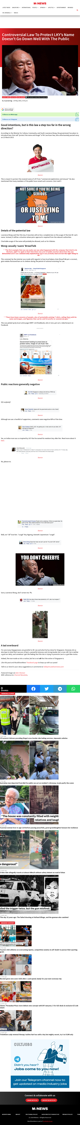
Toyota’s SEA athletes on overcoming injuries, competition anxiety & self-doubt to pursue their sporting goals (38, 951)
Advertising (6, 1114)
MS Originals (7, 13)
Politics (13, 97)
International (26, 7)
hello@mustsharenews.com (53, 667)
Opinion (42, 7)
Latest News (6, 7)
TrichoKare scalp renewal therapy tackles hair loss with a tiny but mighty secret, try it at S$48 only (36, 1034)
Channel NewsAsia (20, 675)
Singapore (15, 7)
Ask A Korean (20, 673)
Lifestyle (51, 7)
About (18, 1114)
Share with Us (32, 1100)
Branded (70, 7)
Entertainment (61, 7)
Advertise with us (48, 1100)
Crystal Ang (8, 101)
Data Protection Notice (50, 1114)
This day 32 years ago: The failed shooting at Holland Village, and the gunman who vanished (34, 917)
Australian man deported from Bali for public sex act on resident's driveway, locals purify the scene (37, 783)
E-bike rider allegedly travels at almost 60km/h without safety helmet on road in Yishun (32, 872)
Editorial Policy (31, 1114)
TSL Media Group (47, 1121)
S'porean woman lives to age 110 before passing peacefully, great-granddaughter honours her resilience (39, 828)
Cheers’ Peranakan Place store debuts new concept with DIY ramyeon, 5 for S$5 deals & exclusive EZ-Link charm (39, 1007)
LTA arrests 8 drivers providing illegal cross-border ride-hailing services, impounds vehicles (34, 738)
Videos (16, 13)
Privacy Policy (67, 1114)
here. (3, 441)
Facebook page (32, 662)
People (34, 7)
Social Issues (21, 97)
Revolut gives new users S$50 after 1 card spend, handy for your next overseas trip (31, 979)
